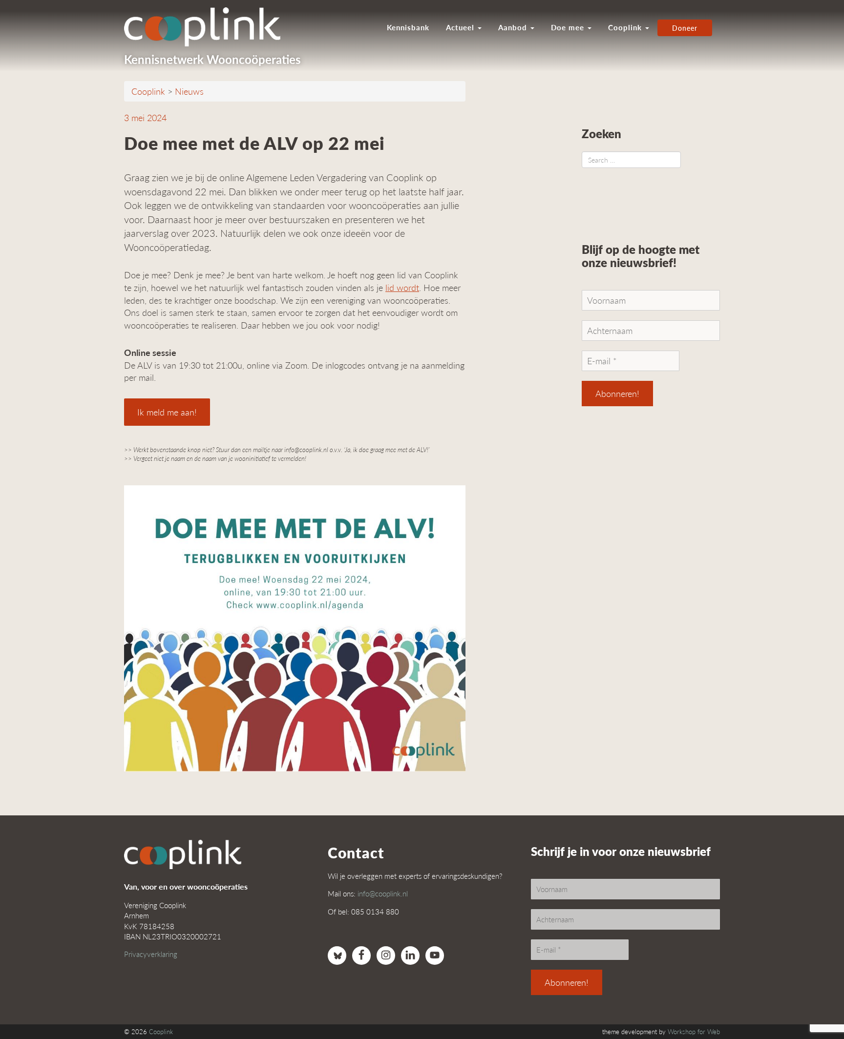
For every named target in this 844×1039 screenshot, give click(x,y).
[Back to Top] (817, 1005)
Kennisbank (408, 27)
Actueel (461, 27)
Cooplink (626, 27)
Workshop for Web (694, 1031)
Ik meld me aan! (167, 412)
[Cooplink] (207, 26)
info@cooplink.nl (383, 893)
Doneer (684, 28)
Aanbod (513, 27)
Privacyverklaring (150, 954)
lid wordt (402, 287)
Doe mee (569, 27)
